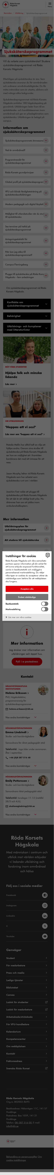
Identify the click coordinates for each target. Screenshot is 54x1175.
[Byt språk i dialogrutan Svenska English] (47, 555)
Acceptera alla (27, 588)
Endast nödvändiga (27, 597)
